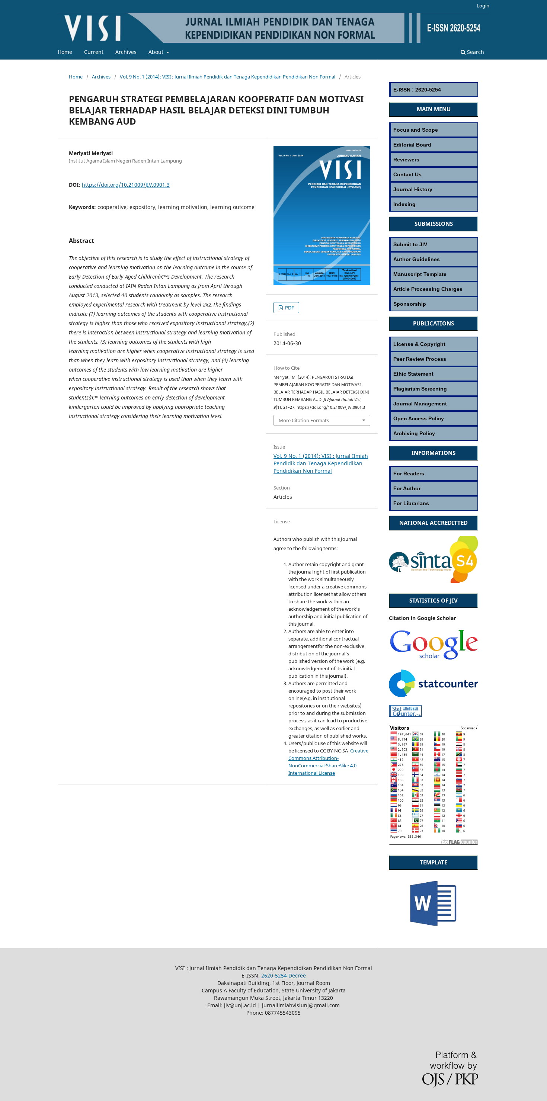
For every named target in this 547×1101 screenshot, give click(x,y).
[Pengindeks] (433, 204)
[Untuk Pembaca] (433, 473)
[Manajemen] (433, 403)
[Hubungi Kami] (433, 174)
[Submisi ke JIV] (433, 244)
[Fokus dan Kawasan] (433, 129)
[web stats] (405, 714)
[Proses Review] (433, 358)
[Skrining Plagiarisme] (433, 388)
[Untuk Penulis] (433, 488)
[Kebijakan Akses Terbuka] (433, 418)
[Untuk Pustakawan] (433, 503)
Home (65, 51)
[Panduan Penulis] (433, 259)
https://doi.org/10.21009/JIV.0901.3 (126, 184)
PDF (289, 307)
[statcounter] (433, 695)
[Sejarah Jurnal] (433, 189)
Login (483, 5)
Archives (126, 51)
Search (475, 51)
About (156, 51)
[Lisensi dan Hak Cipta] (433, 343)
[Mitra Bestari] (433, 159)
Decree (297, 975)
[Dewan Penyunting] (433, 144)
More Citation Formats (304, 420)
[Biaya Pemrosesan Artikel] (433, 288)
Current (93, 51)
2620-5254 (274, 975)
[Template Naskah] (433, 273)
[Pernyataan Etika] (433, 373)
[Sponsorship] (433, 303)
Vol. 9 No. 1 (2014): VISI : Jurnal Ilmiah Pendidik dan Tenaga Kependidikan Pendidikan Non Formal (227, 76)
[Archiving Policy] (433, 433)
